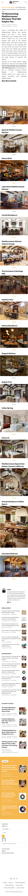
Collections (10, 7)
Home (4, 7)
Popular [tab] (11, 761)
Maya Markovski (6, 749)
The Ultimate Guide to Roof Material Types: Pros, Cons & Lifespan (10, 618)
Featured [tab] (5, 761)
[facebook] (8, 603)
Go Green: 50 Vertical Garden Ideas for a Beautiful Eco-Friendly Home (11, 684)
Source (14, 182)
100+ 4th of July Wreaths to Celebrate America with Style (11, 677)
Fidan (4, 24)
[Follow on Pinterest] (10, 603)
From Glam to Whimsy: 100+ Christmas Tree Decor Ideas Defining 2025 (11, 664)
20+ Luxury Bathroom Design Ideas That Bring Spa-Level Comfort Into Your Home (11, 638)
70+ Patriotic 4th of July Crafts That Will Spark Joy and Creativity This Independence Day (11, 691)
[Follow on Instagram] (14, 878)
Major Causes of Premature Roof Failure (11, 630)
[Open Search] (25, 2)
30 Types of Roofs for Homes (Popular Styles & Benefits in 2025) (11, 611)
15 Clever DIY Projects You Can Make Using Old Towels (10, 645)
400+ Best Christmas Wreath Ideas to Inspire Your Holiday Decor (11, 671)
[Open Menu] (2, 2)
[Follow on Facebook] (11, 878)
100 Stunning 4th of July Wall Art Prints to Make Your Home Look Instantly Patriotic (11, 658)
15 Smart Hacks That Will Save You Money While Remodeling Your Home (10, 624)
